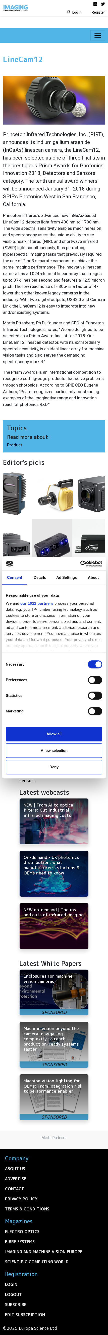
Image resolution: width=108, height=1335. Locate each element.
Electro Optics (22, 1231)
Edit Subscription (25, 1314)
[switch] (95, 680)
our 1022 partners (36, 603)
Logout (13, 1294)
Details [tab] (40, 577)
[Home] (27, 8)
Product (14, 444)
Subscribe (15, 1304)
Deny (54, 767)
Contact (14, 1189)
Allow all (54, 734)
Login (11, 1284)
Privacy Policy (21, 1199)
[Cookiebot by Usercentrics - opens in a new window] (80, 563)
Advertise (15, 1178)
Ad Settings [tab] (66, 577)
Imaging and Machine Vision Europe (43, 1251)
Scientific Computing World (37, 1262)
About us (15, 1168)
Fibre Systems (20, 1241)
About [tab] (93, 577)
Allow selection (54, 750)
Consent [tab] (14, 577)
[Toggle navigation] (97, 35)
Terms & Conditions (27, 1209)
